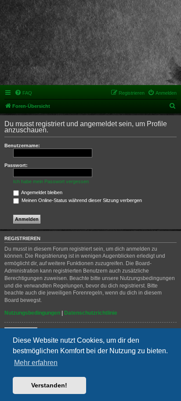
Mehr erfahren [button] (36, 362)
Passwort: (16, 165)
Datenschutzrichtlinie (90, 313)
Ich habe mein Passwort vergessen (51, 181)
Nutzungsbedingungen (32, 313)
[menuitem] (23, 93)
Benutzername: (22, 145)
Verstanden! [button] (49, 385)
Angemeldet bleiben (41, 192)
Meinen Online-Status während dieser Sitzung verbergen (81, 200)
